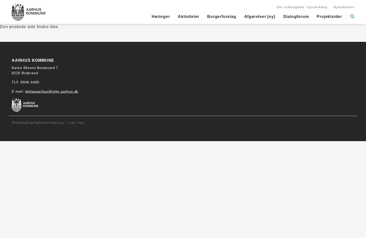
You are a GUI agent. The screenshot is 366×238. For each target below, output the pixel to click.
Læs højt (76, 122)
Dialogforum (296, 16)
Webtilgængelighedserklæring (38, 122)
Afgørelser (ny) (259, 16)
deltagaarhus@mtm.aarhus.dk (51, 91)
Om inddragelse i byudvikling (302, 7)
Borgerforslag (221, 16)
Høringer (161, 16)
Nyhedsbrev (343, 7)
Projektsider (329, 16)
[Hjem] (29, 12)
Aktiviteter (188, 16)
